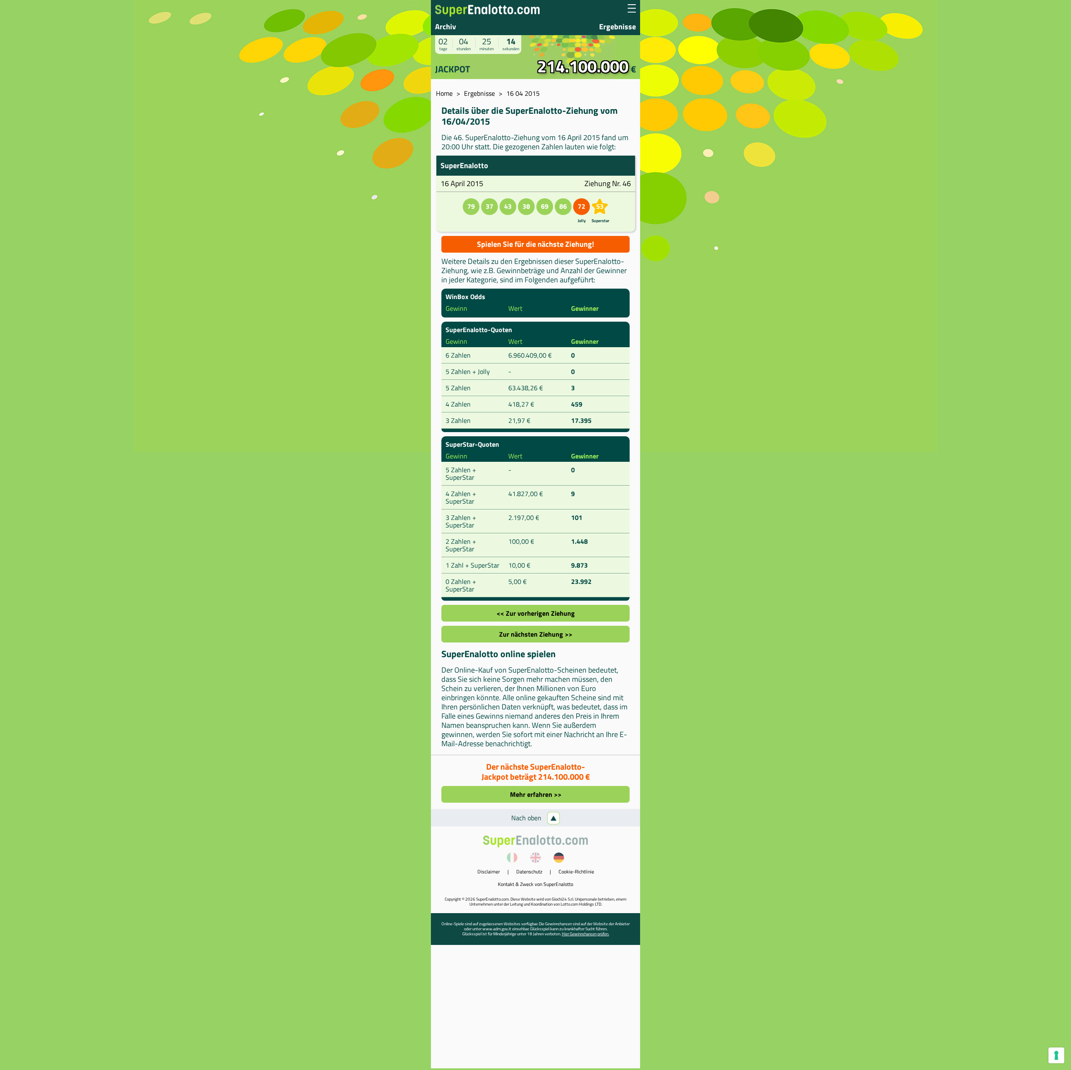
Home (444, 93)
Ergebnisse (617, 26)
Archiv (445, 26)
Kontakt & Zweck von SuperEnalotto (535, 884)
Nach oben (527, 818)
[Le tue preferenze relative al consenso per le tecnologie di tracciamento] (1056, 1055)
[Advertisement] (535, 1009)
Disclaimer (488, 871)
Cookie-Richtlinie (576, 871)
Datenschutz (529, 871)
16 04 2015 (523, 93)
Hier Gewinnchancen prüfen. (585, 934)
